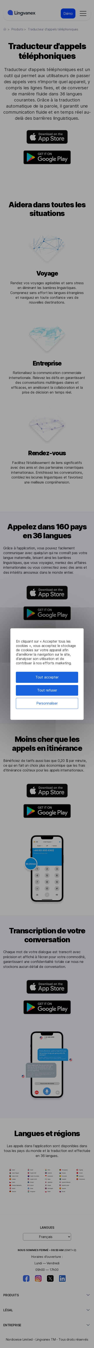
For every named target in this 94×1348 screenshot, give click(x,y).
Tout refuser (47, 690)
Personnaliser (47, 703)
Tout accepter (47, 677)
